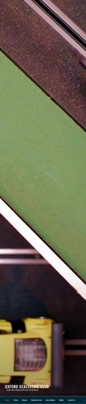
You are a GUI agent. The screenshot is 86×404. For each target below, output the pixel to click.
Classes (24, 400)
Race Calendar (50, 400)
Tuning (15, 400)
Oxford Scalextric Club (27, 386)
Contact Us (71, 400)
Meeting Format (36, 400)
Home (7, 400)
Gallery (61, 400)
